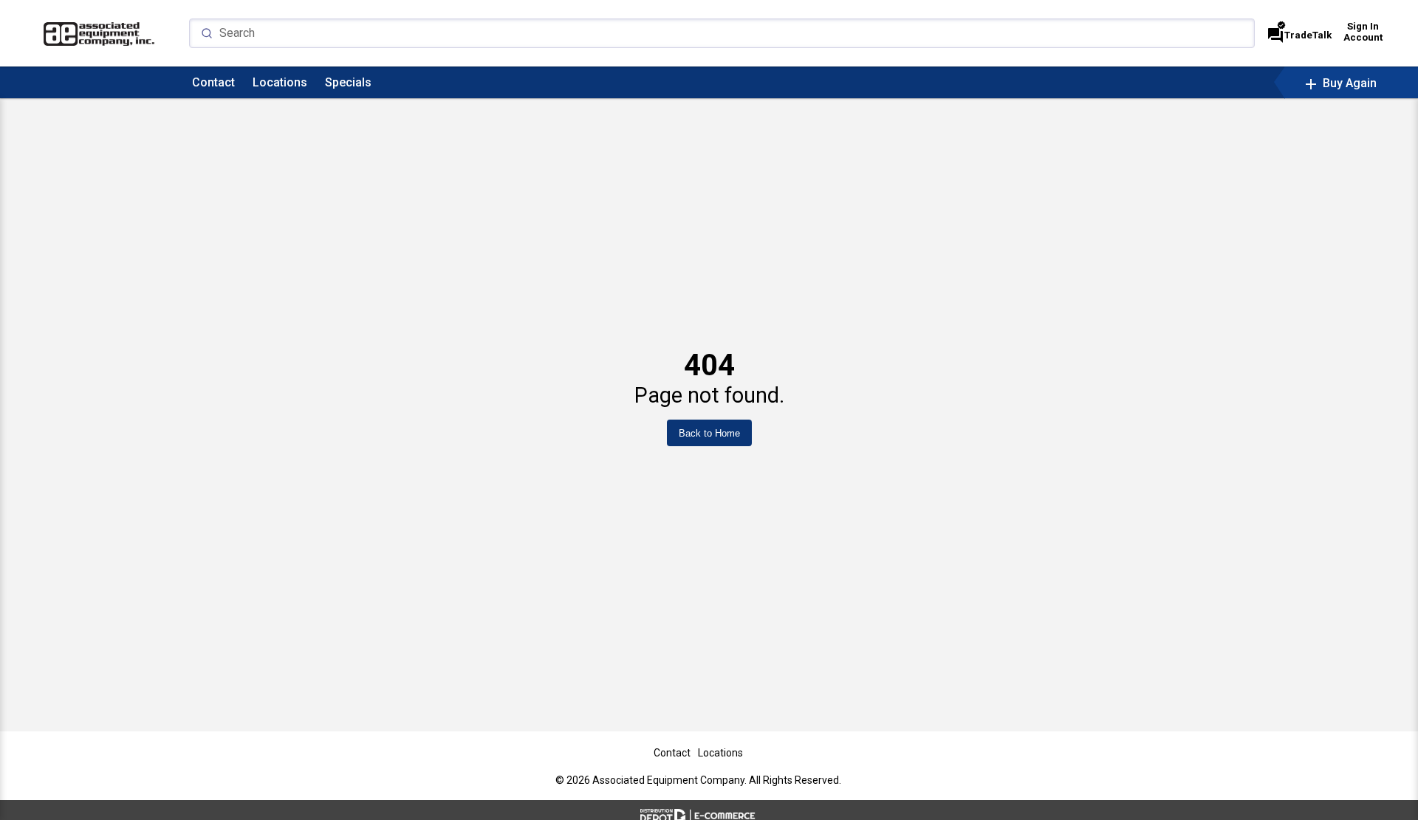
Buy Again (1339, 83)
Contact (213, 82)
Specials (348, 82)
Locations (280, 82)
